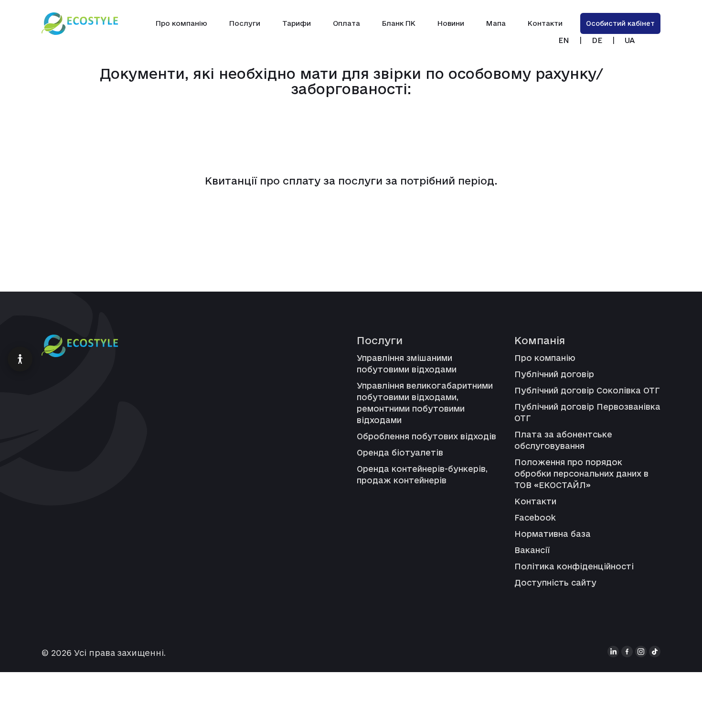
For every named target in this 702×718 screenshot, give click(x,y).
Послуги (244, 23)
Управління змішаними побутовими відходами (407, 363)
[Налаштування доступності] (20, 359)
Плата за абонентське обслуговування (563, 440)
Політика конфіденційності (574, 566)
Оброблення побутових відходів (426, 436)
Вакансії (532, 550)
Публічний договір (554, 374)
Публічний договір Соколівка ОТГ (587, 390)
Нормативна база (552, 533)
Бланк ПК (398, 23)
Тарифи (296, 23)
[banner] (80, 23)
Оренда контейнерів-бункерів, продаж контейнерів (422, 474)
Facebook (535, 517)
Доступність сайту (555, 582)
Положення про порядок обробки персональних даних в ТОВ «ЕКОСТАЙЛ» (581, 473)
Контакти (545, 23)
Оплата (346, 23)
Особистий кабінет (620, 23)
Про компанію (181, 23)
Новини (450, 23)
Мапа (496, 23)
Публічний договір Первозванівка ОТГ (587, 412)
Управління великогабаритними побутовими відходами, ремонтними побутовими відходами (425, 402)
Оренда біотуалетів (400, 452)
